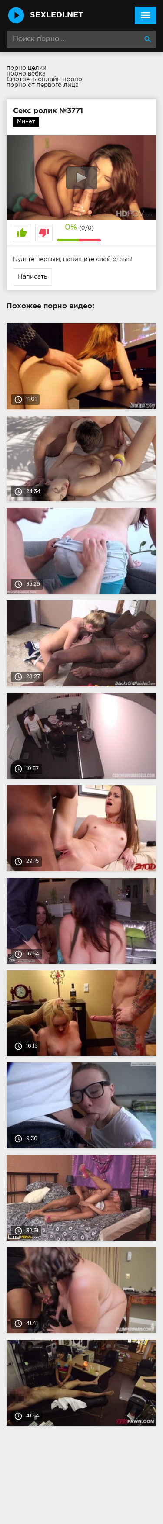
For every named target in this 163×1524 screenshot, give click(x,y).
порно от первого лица (43, 85)
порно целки (27, 68)
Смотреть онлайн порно (44, 79)
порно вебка (26, 73)
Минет (26, 121)
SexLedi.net (56, 15)
